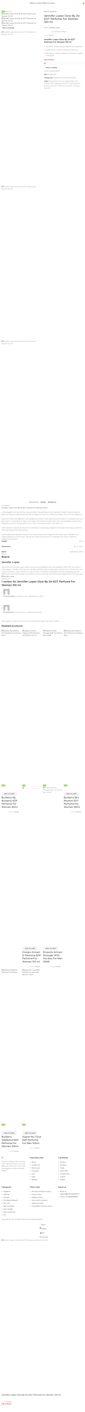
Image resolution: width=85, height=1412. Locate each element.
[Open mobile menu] (2, 3)
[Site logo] (36, 3)
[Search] (81, 3)
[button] (9, 794)
